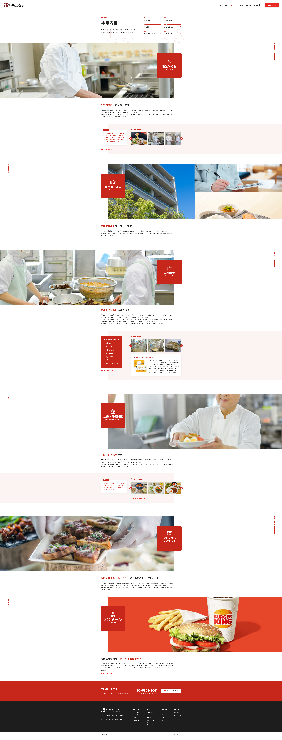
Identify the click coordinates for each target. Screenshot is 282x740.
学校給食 (146, 27)
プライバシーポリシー (176, 734)
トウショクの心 (224, 5)
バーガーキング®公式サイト (108, 673)
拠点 (163, 720)
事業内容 (233, 5)
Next (181, 138)
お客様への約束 (135, 720)
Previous (130, 138)
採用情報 (256, 5)
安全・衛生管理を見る (107, 371)
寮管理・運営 (168, 20)
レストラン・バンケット (151, 34)
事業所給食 (147, 20)
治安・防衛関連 (168, 27)
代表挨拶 (164, 712)
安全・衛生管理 (135, 715)
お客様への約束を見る (107, 149)
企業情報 (241, 5)
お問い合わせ (272, 5)
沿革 (163, 717)
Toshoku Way (135, 712)
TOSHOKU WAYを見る (137, 498)
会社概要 (164, 715)
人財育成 (133, 717)
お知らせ (248, 5)
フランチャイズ (168, 34)
